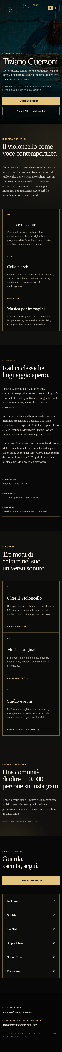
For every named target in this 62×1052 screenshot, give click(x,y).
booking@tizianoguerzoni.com (19, 1011)
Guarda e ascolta (31, 101)
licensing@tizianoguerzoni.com (19, 1024)
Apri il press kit (18, 627)
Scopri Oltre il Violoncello (31, 111)
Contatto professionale (23, 730)
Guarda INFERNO (31, 880)
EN (56, 8)
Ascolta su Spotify (20, 678)
